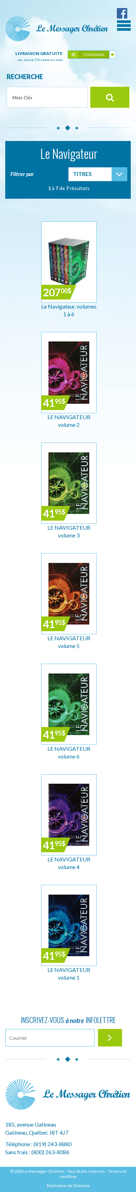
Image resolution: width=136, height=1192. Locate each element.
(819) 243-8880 (52, 1144)
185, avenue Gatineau (30, 1124)
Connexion (94, 54)
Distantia (81, 1185)
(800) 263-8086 (50, 1152)
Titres (82, 173)
